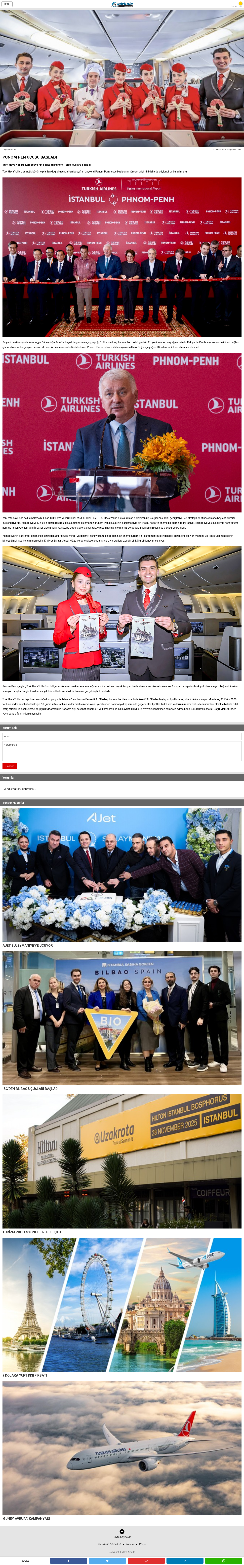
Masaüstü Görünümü (109, 1544)
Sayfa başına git (122, 1537)
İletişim (130, 1544)
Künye (142, 1544)
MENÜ (7, 4)
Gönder (9, 766)
